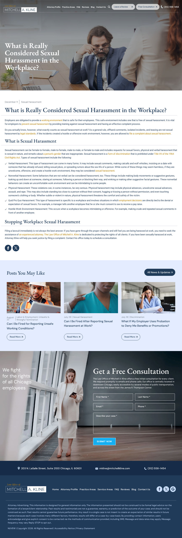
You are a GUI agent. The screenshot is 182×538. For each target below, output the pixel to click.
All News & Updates (158, 272)
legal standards (28, 133)
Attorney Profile (53, 7)
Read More (15, 337)
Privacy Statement (85, 528)
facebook (8, 248)
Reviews (85, 7)
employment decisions (130, 200)
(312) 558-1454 (171, 7)
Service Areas (105, 489)
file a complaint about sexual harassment (150, 133)
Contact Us (101, 7)
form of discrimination (119, 154)
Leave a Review (121, 7)
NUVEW (11, 528)
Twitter (16, 248)
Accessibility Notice (65, 528)
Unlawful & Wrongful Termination (33, 318)
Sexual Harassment (31, 101)
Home (55, 489)
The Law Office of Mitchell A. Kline (61, 234)
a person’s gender (52, 154)
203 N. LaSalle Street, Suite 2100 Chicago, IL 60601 (51, 468)
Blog (93, 7)
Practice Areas (68, 7)
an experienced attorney (31, 234)
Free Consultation (146, 7)
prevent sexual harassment (35, 124)
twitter (166, 489)
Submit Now (104, 441)
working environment (51, 120)
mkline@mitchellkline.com (114, 468)
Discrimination (137, 317)
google (173, 489)
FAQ (78, 7)
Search (109, 7)
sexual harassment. (105, 170)
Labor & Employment (27, 317)
